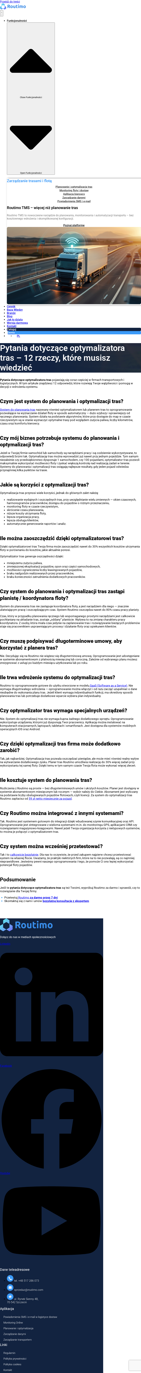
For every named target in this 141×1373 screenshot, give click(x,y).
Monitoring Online (13, 1322)
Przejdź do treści (10, 1)
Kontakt (7, 1370)
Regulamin (9, 1353)
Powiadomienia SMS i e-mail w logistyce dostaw (30, 1317)
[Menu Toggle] (1, 13)
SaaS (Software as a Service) (108, 685)
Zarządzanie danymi (14, 1334)
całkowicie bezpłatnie (24, 854)
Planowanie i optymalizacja (18, 1328)
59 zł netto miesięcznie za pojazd (50, 798)
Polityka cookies (12, 1364)
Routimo (38, 897)
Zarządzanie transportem (17, 1339)
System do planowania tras (17, 409)
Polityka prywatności (14, 1358)
